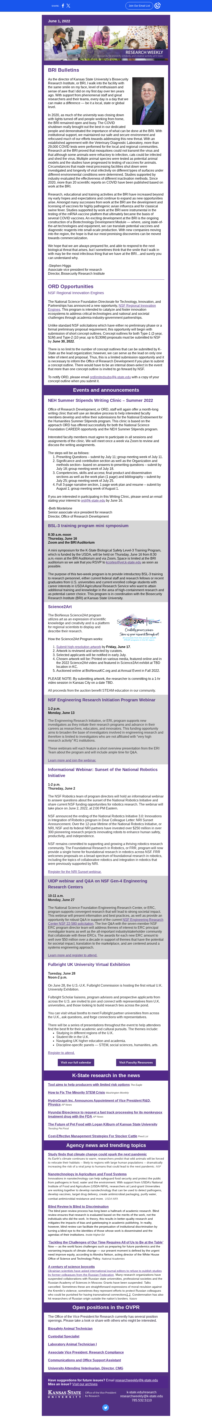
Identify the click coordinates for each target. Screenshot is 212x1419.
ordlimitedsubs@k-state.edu (110, 377)
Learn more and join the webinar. (72, 760)
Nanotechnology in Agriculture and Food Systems (87, 1174)
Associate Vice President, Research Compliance (86, 1352)
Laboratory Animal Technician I (72, 1344)
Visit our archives (85, 1384)
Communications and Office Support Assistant (84, 1360)
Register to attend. (61, 1053)
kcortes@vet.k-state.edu (123, 562)
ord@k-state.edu (93, 500)
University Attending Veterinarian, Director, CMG (85, 1368)
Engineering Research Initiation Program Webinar (106, 700)
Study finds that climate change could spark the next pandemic (97, 1154)
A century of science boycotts (71, 1267)
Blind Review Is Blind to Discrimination (78, 1206)
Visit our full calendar (76, 1062)
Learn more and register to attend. (72, 955)
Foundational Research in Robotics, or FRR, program (111, 848)
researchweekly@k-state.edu (136, 1380)
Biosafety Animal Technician (70, 1328)
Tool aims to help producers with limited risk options (89, 1084)
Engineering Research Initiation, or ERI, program (90, 720)
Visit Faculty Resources (136, 1062)
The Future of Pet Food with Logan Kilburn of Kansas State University (102, 1124)
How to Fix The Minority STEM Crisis (76, 1092)
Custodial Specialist (63, 1336)
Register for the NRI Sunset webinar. (74, 872)
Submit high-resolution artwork (78, 647)
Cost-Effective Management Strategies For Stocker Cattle (92, 1136)
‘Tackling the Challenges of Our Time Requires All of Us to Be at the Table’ (105, 1242)
